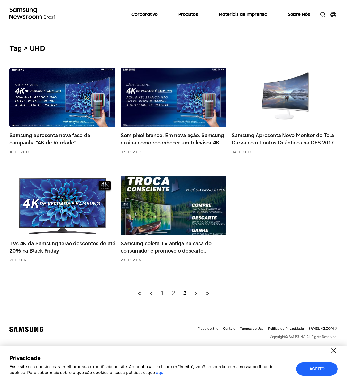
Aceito (317, 369)
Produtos (188, 14)
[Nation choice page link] (333, 14)
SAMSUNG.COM (321, 329)
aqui (160, 372)
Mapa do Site (208, 329)
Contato (229, 329)
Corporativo (144, 14)
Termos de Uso (251, 329)
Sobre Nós (299, 14)
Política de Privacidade (286, 329)
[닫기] (334, 350)
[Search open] (323, 14)
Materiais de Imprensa (243, 14)
